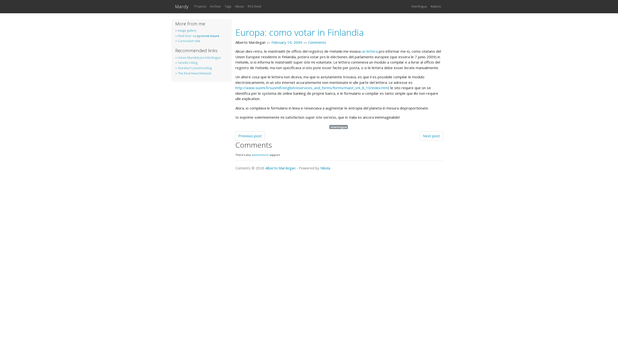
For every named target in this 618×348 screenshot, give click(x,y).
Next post (431, 135)
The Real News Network (194, 73)
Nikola (325, 168)
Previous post (250, 135)
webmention (260, 155)
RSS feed (254, 6)
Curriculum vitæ (189, 41)
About (239, 6)
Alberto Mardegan (280, 168)
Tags (228, 6)
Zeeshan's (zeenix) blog (195, 68)
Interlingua (419, 6)
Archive (215, 6)
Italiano (436, 6)
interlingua (338, 127)
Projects (200, 6)
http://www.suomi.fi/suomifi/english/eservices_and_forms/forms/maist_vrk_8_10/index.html (312, 87)
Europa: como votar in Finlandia (299, 32)
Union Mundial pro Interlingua (199, 57)
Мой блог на (198, 36)
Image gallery (187, 30)
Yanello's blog (187, 62)
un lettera (370, 51)
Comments (317, 42)
